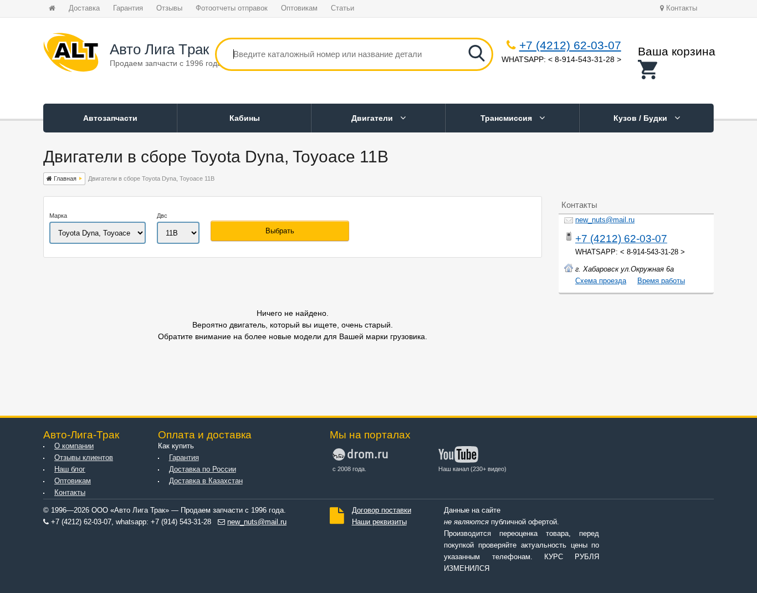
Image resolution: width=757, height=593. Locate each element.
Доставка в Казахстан (206, 481)
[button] (676, 69)
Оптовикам (299, 8)
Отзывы (169, 8)
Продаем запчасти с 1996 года (166, 63)
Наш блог (69, 469)
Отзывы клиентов (83, 458)
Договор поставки (381, 510)
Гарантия (128, 8)
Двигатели (373, 118)
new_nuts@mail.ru (605, 220)
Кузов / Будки (641, 118)
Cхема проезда (600, 281)
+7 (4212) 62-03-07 (570, 45)
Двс (162, 215)
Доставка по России (202, 469)
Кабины (244, 118)
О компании (74, 446)
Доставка (84, 8)
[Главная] (71, 54)
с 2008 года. (349, 469)
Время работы (661, 281)
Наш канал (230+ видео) (472, 469)
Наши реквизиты (379, 522)
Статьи (342, 8)
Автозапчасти (110, 118)
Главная (64, 178)
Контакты (680, 8)
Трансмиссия (507, 118)
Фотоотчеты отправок (232, 8)
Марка (58, 215)
